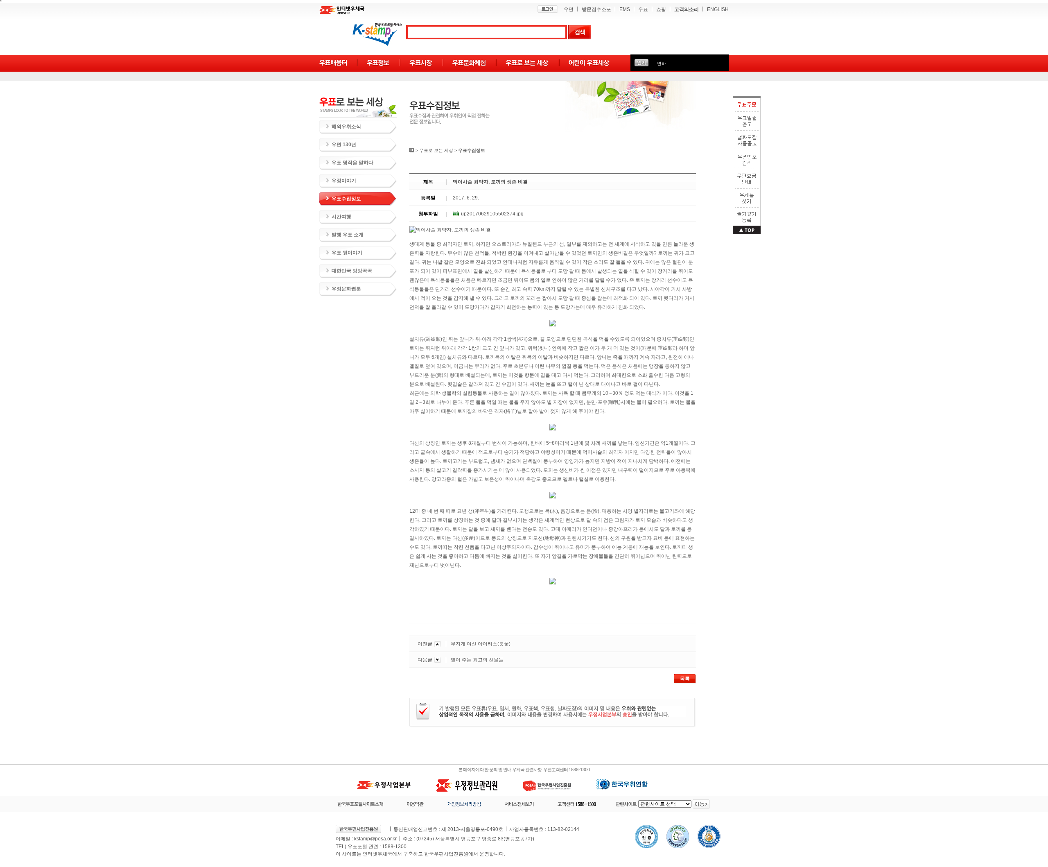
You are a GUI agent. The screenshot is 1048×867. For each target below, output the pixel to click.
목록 (685, 678)
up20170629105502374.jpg (492, 214)
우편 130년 (344, 144)
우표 (643, 9)
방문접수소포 (596, 9)
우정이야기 (344, 180)
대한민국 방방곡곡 (352, 271)
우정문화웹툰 (346, 289)
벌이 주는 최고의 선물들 (477, 660)
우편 (569, 9)
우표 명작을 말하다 (352, 162)
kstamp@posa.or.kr (375, 839)
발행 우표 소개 (348, 235)
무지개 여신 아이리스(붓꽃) (480, 644)
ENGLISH (718, 9)
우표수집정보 (346, 198)
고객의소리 (686, 9)
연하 (661, 63)
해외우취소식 (346, 126)
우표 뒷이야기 (347, 253)
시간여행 (341, 217)
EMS (624, 9)
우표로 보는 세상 (436, 150)
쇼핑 (661, 9)
